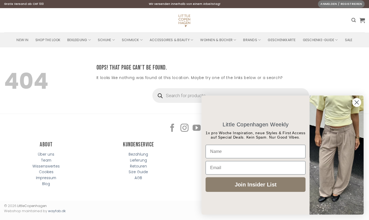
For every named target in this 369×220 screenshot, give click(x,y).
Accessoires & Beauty (170, 40)
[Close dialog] (356, 102)
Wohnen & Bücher (216, 40)
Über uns (46, 154)
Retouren (138, 166)
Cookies (46, 172)
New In (22, 40)
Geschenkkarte (282, 40)
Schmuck (130, 40)
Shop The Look (47, 40)
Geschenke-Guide (318, 40)
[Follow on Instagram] (184, 128)
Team (46, 160)
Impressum (46, 177)
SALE (349, 40)
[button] (353, 20)
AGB (138, 177)
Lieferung (138, 160)
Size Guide (138, 172)
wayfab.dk (57, 211)
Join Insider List (256, 185)
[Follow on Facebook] (172, 128)
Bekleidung (77, 40)
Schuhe (104, 40)
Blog (46, 183)
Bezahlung (138, 154)
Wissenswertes (46, 166)
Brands (250, 40)
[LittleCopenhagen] (184, 20)
